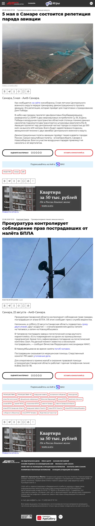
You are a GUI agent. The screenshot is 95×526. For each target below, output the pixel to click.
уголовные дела (42, 356)
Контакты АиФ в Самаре (76, 467)
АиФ (21, 300)
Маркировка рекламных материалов (35, 470)
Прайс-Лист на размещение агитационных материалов (43, 467)
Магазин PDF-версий (61, 461)
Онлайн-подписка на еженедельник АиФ (37, 464)
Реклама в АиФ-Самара (64, 464)
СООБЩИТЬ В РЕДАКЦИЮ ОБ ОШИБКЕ (65, 470)
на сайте (36, 103)
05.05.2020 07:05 (8, 10)
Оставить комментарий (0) (74, 153)
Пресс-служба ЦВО (9, 85)
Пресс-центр (46, 461)
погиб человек (62, 349)
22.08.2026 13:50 (8, 219)
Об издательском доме (30, 461)
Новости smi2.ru (10, 212)
